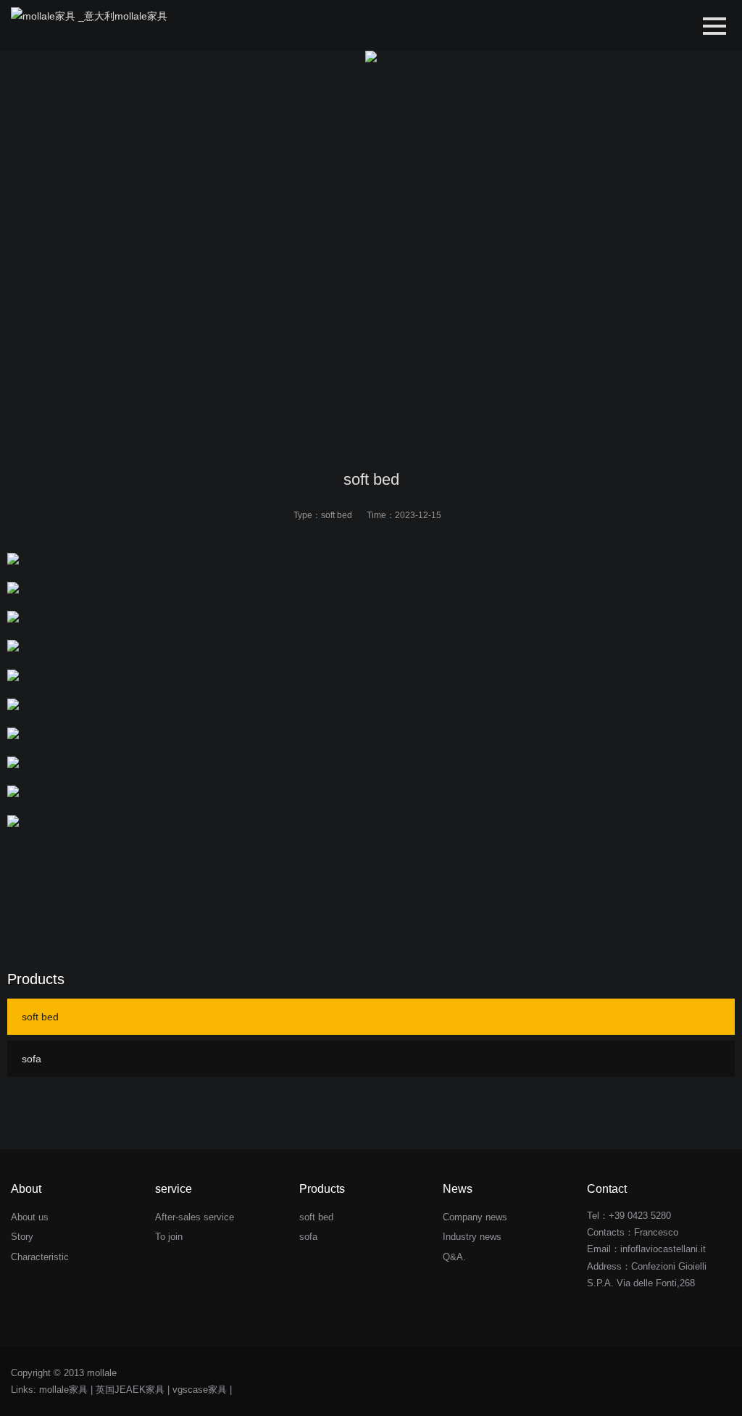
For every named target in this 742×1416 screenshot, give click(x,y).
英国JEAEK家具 (130, 1389)
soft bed (336, 515)
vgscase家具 (199, 1389)
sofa (31, 1059)
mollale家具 (63, 1389)
